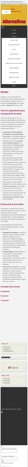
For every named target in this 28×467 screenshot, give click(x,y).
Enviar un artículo (5, 357)
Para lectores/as (7, 347)
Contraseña (8, 456)
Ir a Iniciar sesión (11, 103)
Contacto (14, 82)
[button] (14, 36)
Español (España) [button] (5, 8)
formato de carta (18, 145)
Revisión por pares (14, 72)
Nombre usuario (9, 448)
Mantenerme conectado (7, 463)
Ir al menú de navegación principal (10, 1)
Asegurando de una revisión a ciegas (13, 197)
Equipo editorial (14, 54)
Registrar (9, 105)
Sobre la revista (14, 40)
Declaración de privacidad (14, 58)
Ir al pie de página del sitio (19, 3)
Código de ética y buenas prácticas (14, 63)
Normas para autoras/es (9, 186)
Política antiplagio (14, 68)
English (6, 12)
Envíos (14, 49)
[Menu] (3, 27)
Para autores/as (6, 349)
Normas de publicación (14, 44)
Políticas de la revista (14, 77)
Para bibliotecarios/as (8, 351)
